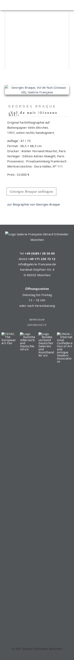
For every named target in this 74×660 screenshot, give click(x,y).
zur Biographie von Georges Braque (33, 204)
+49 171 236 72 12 (41, 259)
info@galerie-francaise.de (37, 264)
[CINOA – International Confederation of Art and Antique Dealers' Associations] (65, 361)
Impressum (37, 319)
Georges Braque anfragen (31, 191)
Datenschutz (37, 324)
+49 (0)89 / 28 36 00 (40, 253)
